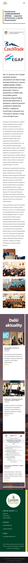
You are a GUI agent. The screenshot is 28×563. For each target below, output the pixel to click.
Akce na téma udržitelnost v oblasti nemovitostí (13, 466)
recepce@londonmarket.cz (9, 536)
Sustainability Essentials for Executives (11, 348)
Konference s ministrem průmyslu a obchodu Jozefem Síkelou (13, 399)
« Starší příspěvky (8, 485)
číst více (6, 364)
